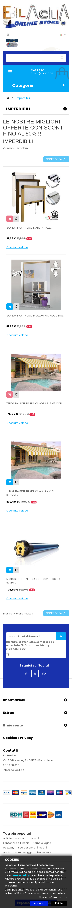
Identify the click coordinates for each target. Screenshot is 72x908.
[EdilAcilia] (36, 16)
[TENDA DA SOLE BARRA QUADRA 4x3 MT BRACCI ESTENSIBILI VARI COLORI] (36, 460)
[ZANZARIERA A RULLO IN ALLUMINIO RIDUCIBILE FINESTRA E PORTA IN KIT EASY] (36, 285)
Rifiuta (59, 903)
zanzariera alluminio (16, 843)
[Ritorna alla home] (8, 98)
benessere (44, 852)
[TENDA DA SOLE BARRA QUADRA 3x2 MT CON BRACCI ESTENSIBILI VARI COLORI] (36, 372)
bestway (8, 847)
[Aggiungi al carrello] (9, 306)
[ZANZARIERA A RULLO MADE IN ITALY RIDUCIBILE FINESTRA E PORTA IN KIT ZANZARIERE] (36, 197)
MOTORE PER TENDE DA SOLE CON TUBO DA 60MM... (33, 580)
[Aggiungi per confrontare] (16, 219)
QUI (24, 649)
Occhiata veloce (17, 247)
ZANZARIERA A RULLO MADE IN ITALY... (29, 228)
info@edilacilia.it (13, 770)
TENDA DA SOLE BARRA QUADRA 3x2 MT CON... (35, 403)
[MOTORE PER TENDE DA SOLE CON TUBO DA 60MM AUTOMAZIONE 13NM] (36, 548)
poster (32, 838)
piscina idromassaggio (18, 852)
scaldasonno (26, 847)
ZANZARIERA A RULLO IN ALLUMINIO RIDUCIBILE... (35, 315)
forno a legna (42, 843)
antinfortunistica (13, 838)
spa (41, 847)
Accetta (39, 903)
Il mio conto (13, 725)
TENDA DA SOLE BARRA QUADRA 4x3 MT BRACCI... (31, 493)
